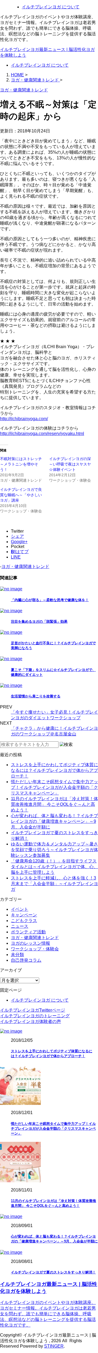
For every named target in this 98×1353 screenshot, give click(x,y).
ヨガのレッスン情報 (30, 943)
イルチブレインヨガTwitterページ (32, 1010)
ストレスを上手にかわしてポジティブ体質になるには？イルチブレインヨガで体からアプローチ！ (54, 770)
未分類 (17, 954)
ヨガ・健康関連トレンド (25, 566)
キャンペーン (24, 915)
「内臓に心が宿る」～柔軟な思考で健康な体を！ (50, 600)
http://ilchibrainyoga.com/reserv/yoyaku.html (42, 433)
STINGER (54, 1346)
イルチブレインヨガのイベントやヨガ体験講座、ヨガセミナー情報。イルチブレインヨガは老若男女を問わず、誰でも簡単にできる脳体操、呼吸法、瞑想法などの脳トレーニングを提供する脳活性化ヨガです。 (48, 1313)
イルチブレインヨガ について (50, 7)
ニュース (19, 926)
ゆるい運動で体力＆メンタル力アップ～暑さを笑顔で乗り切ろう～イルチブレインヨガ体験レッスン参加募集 (54, 850)
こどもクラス (24, 920)
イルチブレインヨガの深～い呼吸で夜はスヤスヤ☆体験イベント (70, 464)
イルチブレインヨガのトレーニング (35, 1015)
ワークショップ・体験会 (35, 949)
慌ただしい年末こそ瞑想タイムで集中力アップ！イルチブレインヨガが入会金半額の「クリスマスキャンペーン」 (54, 787)
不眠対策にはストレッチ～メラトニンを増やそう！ (21, 464)
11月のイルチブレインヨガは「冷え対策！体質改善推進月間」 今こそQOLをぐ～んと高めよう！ (54, 804)
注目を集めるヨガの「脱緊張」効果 (39, 621)
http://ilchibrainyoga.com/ (24, 418)
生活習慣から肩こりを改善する (35, 696)
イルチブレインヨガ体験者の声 (30, 1021)
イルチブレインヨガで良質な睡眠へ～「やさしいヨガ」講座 (21, 494)
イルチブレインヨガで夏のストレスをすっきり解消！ (53, 1272)
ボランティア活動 (28, 932)
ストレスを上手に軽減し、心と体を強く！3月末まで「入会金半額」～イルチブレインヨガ (54, 884)
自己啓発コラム (26, 960)
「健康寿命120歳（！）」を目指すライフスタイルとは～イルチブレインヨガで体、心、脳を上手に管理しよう (54, 867)
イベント (19, 909)
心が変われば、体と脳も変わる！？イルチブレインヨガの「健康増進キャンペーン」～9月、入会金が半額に (54, 821)
